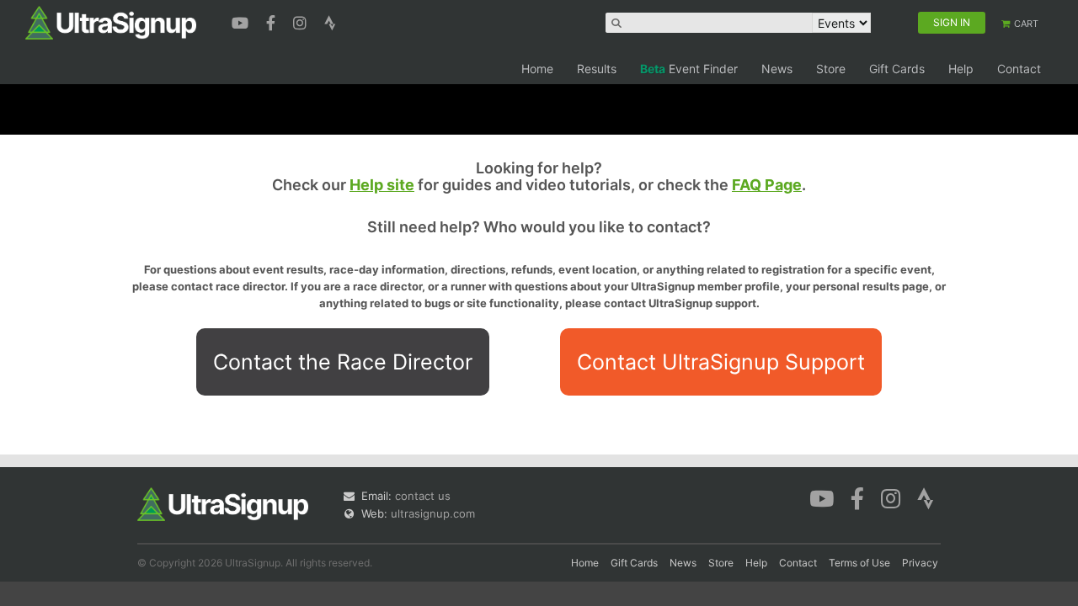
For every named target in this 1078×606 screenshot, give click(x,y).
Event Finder (689, 68)
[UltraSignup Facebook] (272, 21)
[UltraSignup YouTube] (242, 21)
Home (537, 68)
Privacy (920, 562)
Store (831, 68)
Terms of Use (859, 562)
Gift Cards (897, 68)
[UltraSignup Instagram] (302, 21)
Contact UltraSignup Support (721, 362)
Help (961, 68)
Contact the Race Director (342, 362)
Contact (1019, 68)
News (776, 68)
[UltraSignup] (110, 22)
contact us (423, 495)
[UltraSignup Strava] (330, 21)
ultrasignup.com (433, 513)
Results (596, 68)
